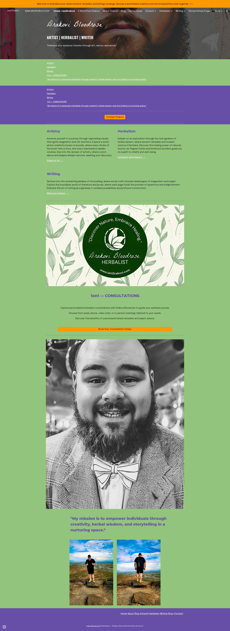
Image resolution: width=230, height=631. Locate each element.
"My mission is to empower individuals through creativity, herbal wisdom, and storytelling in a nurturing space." (97, 80)
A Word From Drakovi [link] (89, 11)
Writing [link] (179, 11)
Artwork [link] (150, 11)
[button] (227, 11)
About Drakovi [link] (110, 11)
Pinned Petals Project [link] (200, 11)
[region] (115, 4)
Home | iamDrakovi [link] (64, 11)
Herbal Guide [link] (135, 11)
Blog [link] (123, 11)
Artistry (50, 63)
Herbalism (51, 67)
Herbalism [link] (165, 11)
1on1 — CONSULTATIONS (57, 75)
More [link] (217, 11)
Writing (50, 71)
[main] (115, 25)
